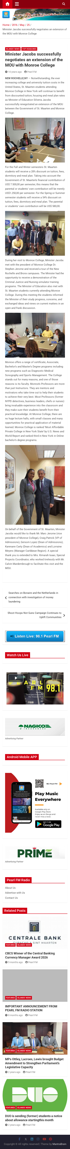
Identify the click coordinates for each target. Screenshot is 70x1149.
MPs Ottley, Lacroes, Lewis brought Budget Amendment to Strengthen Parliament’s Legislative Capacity (34, 1063)
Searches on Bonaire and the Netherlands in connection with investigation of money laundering (33, 597)
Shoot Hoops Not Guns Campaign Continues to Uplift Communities (35, 615)
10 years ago (15, 71)
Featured (10, 945)
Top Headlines (29, 49)
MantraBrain (59, 1144)
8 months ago (15, 1015)
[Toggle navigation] (16, 4)
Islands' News (13, 49)
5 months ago (15, 962)
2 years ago (14, 1072)
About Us (10, 887)
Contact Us (11, 897)
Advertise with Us (15, 892)
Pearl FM (32, 71)
